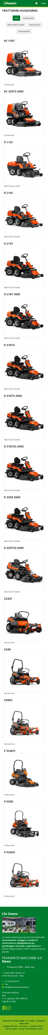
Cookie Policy (36, 1026)
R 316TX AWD (13, 396)
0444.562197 (13, 981)
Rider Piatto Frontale (16, 25)
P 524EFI (9, 751)
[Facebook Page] (4, 1009)
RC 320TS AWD (14, 91)
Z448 (7, 649)
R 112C (8, 142)
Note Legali (11, 1028)
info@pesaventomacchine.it (17, 987)
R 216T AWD (12, 294)
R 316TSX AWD (14, 446)
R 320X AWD (12, 497)
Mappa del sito (10, 1026)
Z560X (8, 700)
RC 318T (9, 41)
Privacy (23, 1026)
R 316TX (9, 345)
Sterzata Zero (34, 25)
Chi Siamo (10, 913)
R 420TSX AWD (14, 548)
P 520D (8, 801)
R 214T (8, 243)
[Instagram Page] (9, 1009)
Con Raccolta (28, 18)
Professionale (24, 31)
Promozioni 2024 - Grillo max (20, 967)
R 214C (8, 193)
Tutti (16, 18)
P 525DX (9, 852)
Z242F (8, 598)
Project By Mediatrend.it (31, 1028)
